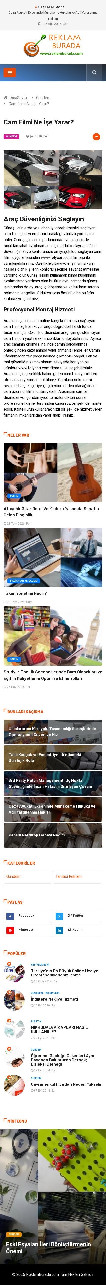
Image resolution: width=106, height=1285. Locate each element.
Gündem (43, 97)
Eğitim (14, 496)
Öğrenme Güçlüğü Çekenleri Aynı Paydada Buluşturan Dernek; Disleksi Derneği (62, 1060)
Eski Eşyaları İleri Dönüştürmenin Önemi (48, 1247)
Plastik (36, 1021)
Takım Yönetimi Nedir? (25, 593)
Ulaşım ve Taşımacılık (45, 993)
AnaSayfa (19, 97)
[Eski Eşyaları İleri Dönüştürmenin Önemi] (53, 1196)
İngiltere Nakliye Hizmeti (54, 999)
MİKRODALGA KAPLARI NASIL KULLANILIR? (59, 1029)
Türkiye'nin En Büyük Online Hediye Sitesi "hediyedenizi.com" (64, 972)
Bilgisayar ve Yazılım (24, 580)
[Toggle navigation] (10, 72)
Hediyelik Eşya (40, 964)
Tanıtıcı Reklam (69, 876)
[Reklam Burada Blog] (53, 45)
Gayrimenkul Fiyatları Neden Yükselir (66, 1084)
